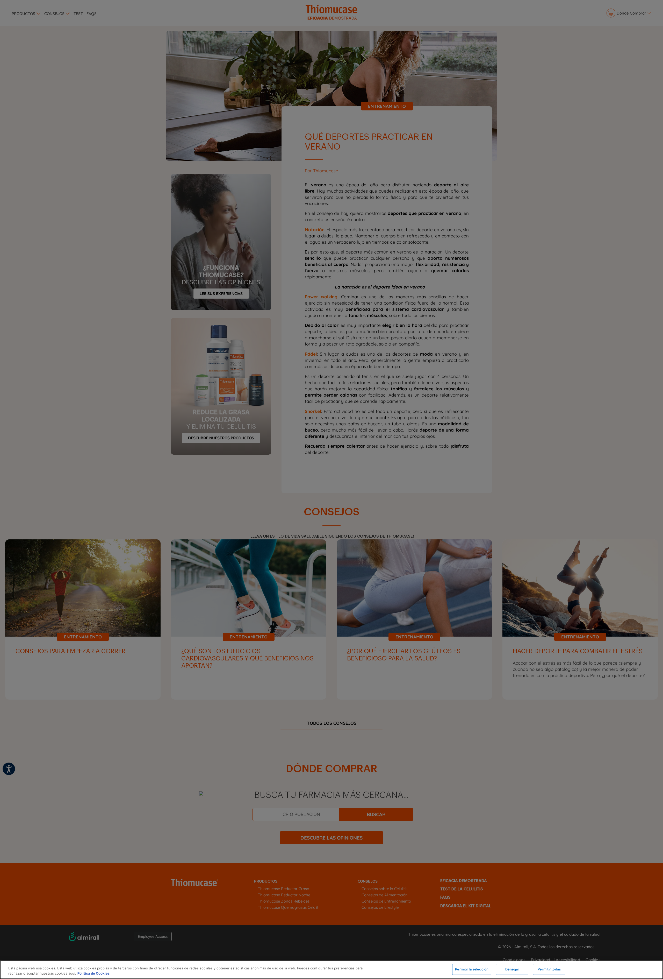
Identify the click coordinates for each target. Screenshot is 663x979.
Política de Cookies (93, 973)
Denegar (512, 969)
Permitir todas (549, 969)
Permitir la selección (471, 969)
